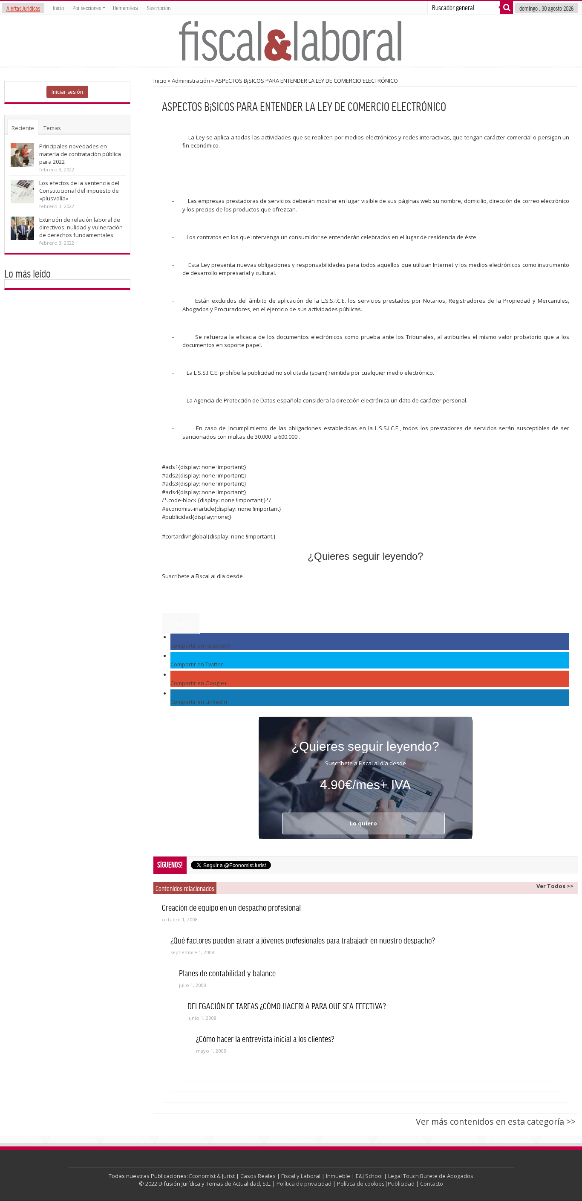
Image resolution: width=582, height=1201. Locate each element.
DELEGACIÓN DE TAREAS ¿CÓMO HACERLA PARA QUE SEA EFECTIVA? (286, 1005)
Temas (52, 128)
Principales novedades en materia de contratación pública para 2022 (80, 153)
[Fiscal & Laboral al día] (291, 40)
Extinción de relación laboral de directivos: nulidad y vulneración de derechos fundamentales (81, 227)
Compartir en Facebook (200, 645)
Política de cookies (361, 1183)
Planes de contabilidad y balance (227, 973)
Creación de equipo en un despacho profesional (231, 907)
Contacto (431, 1183)
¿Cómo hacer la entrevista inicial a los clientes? (265, 1038)
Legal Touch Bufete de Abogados (430, 1176)
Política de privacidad (304, 1183)
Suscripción (158, 7)
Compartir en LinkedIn (198, 702)
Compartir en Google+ (198, 683)
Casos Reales (258, 1176)
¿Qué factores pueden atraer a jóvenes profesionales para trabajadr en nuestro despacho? (302, 940)
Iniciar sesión (67, 92)
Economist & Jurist (212, 1176)
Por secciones (86, 7)
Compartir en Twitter (196, 664)
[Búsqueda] (506, 7)
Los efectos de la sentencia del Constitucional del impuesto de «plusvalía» (79, 190)
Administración (191, 80)
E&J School (369, 1176)
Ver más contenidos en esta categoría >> (496, 1121)
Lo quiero (181, 623)
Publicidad (401, 1183)
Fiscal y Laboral (300, 1176)
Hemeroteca (125, 7)
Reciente (23, 128)
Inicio (58, 7)
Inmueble (338, 1176)
